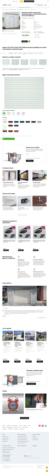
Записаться (30, 160)
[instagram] (39, 426)
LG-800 (41, 26)
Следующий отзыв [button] (41, 317)
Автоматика (25, 53)
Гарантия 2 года (27, 31)
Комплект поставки (31, 18)
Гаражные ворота (13, 9)
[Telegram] (46, 426)
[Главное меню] (45, 5)
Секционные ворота (20, 9)
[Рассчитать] (29, 41)
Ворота (7, 9)
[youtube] (42, 426)
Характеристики (24, 18)
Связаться (7, 459)
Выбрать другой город (29, 1)
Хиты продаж (40, 53)
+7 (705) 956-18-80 (40, 5)
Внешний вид (11, 53)
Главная (3, 9)
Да (21, 1)
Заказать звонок (31, 383)
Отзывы (35, 53)
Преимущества (30, 53)
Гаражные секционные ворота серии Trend (18, 344)
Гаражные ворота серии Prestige (29, 344)
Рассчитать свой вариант (9, 138)
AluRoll (6, 308)
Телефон (27, 377)
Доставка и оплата (24, 43)
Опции (15, 53)
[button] (46, 177)
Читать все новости (24, 418)
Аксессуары (20, 53)
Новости (44, 390)
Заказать (24, 41)
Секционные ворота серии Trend (6, 344)
